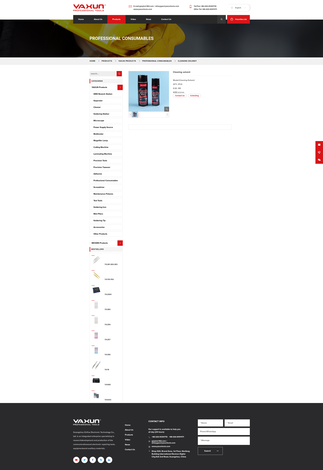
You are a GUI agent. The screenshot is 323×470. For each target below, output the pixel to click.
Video (127, 440)
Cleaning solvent (187, 61)
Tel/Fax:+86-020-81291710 (205, 6)
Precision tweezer (101, 167)
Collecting (194, 96)
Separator (98, 101)
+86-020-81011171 (176, 437)
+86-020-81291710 (159, 437)
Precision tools (100, 161)
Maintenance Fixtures (103, 194)
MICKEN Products (100, 243)
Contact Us (180, 96)
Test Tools (97, 201)
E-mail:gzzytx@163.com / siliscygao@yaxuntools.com (156, 6)
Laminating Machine (102, 154)
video (133, 19)
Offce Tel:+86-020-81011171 (205, 9)
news (148, 19)
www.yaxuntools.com (142, 9)
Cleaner (97, 107)
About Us (129, 430)
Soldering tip (99, 221)
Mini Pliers (98, 214)
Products (116, 19)
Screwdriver (98, 187)
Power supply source (103, 127)
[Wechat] (319, 160)
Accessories (99, 227)
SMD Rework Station (102, 94)
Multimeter (98, 134)
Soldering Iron (99, 207)
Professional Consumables (157, 61)
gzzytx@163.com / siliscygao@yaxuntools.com (163, 442)
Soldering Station (101, 114)
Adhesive (97, 174)
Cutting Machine (100, 147)
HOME (92, 61)
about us (98, 19)
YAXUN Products (127, 61)
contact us (166, 19)
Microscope (98, 121)
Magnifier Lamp (100, 141)
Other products (100, 234)
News (127, 445)
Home (81, 19)
